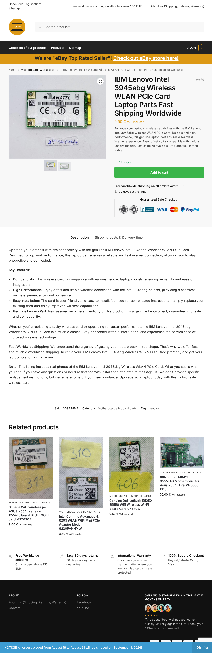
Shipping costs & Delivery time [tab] (119, 237)
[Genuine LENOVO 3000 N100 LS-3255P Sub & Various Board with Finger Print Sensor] (202, 80)
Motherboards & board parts (39, 69)
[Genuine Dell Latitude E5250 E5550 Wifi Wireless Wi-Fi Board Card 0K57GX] (131, 464)
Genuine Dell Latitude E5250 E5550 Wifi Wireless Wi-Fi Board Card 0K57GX (130, 505)
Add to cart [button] (31, 533)
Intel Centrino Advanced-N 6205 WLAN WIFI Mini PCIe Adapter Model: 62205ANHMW (79, 522)
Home (12, 69)
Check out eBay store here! (146, 58)
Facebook (84, 602)
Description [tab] (79, 237)
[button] (195, 48)
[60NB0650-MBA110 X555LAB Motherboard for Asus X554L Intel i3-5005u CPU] (182, 453)
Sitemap (14, 8)
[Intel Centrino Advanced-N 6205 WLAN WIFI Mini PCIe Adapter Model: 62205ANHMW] (81, 472)
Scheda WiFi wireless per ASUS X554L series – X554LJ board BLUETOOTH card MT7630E (29, 513)
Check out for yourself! (163, 628)
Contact (14, 608)
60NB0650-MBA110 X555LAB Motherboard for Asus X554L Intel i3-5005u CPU (180, 483)
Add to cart (159, 172)
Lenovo (154, 408)
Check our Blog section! (25, 4)
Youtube (83, 608)
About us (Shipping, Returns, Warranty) (177, 6)
